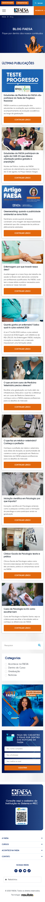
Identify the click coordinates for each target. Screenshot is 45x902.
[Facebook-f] (20, 870)
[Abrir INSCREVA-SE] (44, 11)
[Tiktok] (29, 870)
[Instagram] (16, 870)
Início (4, 17)
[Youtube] (24, 870)
